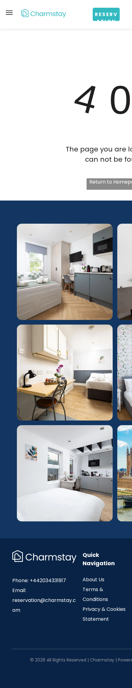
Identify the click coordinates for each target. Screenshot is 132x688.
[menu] (9, 12)
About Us (93, 579)
